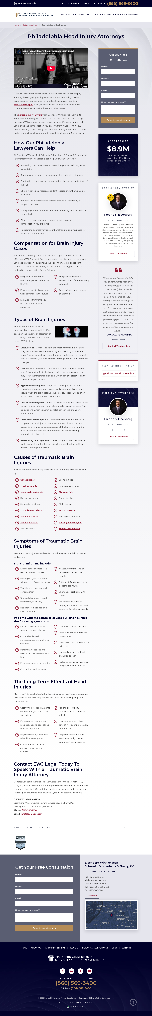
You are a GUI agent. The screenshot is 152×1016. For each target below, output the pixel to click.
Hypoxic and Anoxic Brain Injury (118, 373)
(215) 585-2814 (29, 810)
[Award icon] (20, 836)
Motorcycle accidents (31, 492)
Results (80, 15)
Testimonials (132, 15)
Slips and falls (66, 492)
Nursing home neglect (70, 522)
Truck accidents (28, 486)
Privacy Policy (75, 1002)
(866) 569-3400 (122, 3)
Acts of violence (67, 510)
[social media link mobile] (62, 971)
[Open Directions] (111, 901)
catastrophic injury (23, 105)
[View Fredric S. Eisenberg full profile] (118, 194)
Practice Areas (92, 15)
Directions (92, 895)
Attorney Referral (55, 948)
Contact (121, 15)
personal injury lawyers (30, 115)
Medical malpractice (69, 528)
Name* (104, 67)
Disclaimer (89, 1002)
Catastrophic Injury (30, 25)
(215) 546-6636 (99, 883)
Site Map (62, 1002)
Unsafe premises (29, 522)
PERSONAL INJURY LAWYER (95, 948)
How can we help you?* (113, 102)
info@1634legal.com (31, 814)
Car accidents (27, 480)
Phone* (105, 78)
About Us (70, 15)
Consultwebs (80, 1007)
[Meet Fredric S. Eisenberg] (118, 399)
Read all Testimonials (118, 346)
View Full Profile (118, 253)
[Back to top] (133, 1002)
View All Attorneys (118, 436)
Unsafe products (29, 516)
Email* (104, 90)
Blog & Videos (108, 15)
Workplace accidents (31, 510)
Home (62, 15)
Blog (114, 948)
